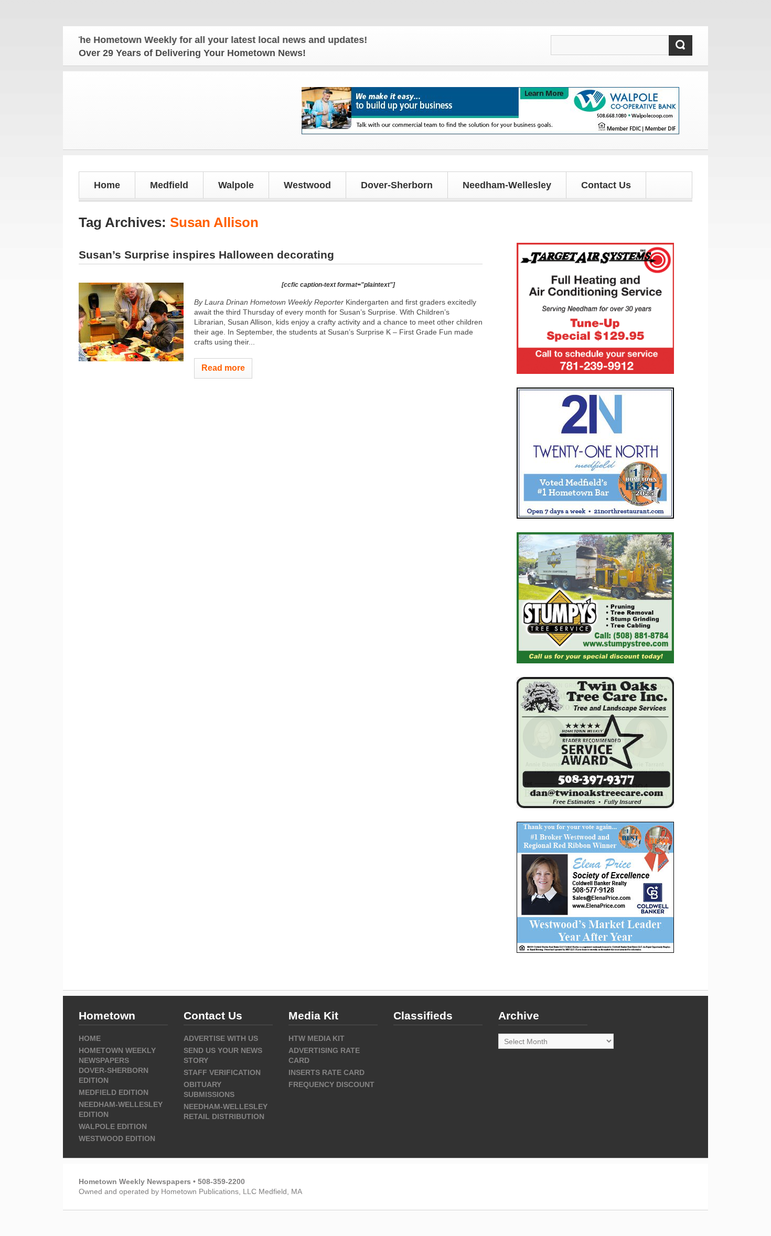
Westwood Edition (117, 1138)
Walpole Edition (113, 1126)
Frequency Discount (331, 1084)
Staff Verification (222, 1072)
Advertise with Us (221, 1038)
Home (107, 185)
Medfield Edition (113, 1092)
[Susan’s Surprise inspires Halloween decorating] (131, 322)
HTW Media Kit (316, 1038)
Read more (223, 367)
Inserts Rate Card (326, 1072)
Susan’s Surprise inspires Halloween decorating (206, 255)
